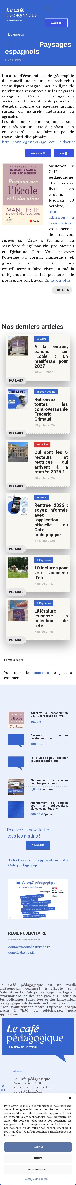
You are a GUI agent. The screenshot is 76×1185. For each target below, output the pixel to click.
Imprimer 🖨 (38, 153)
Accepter (38, 1147)
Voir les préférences (38, 1169)
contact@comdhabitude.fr (29, 947)
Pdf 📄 (64, 153)
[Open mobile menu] (49, 8)
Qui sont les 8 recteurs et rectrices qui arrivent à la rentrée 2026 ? (51, 462)
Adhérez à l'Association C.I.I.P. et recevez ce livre (49, 714)
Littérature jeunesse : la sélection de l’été (51, 618)
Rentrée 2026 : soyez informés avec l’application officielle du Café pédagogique (51, 520)
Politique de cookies (36, 1179)
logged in (41, 673)
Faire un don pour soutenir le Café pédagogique (49, 759)
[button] (70, 1098)
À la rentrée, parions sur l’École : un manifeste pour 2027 (51, 356)
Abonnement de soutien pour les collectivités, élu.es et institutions (49, 805)
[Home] (23, 27)
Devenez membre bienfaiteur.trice (49, 737)
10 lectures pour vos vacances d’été (51, 572)
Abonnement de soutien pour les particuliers (49, 782)
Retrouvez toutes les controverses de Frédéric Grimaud (51, 409)
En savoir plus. (57, 280)
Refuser (38, 1158)
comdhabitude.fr (21, 952)
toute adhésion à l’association (61, 217)
